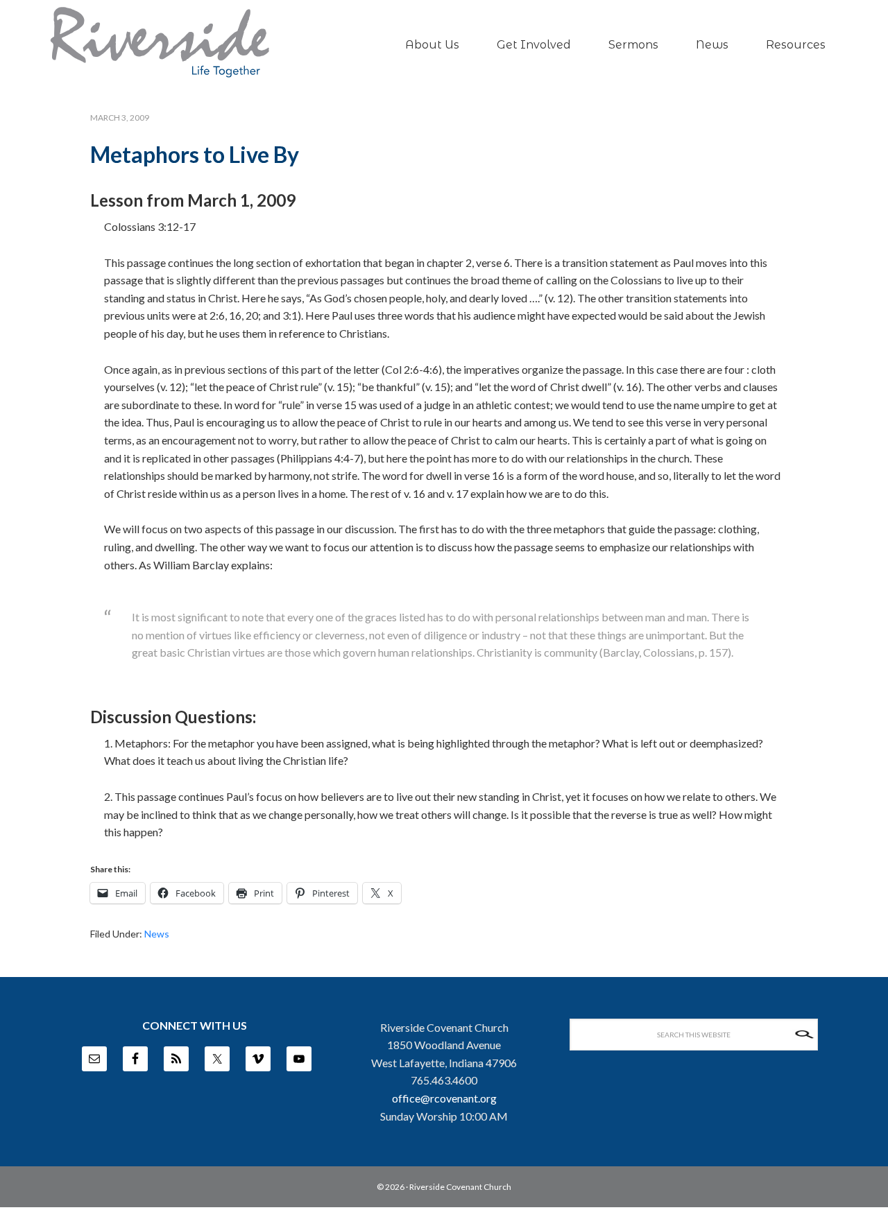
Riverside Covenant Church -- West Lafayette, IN (160, 42)
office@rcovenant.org (444, 1098)
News (156, 934)
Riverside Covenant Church (460, 1187)
